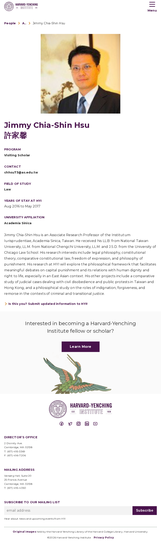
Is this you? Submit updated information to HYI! (48, 304)
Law (7, 189)
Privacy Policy (104, 537)
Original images (24, 531)
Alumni (24, 23)
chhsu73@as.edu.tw (21, 172)
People (10, 23)
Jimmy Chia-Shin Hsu (49, 23)
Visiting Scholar (17, 155)
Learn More (80, 347)
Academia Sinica (17, 223)
